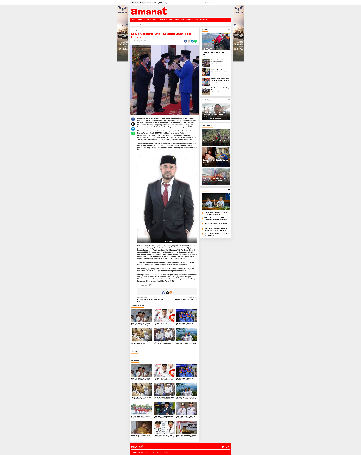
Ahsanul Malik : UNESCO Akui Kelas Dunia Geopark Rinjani (216, 234)
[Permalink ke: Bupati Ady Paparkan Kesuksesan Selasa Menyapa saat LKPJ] (186, 427)
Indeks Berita (165, 452)
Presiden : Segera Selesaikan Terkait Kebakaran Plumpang (220, 79)
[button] (229, 2)
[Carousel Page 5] (220, 118)
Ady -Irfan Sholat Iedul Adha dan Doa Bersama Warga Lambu (164, 342)
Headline (133, 41)
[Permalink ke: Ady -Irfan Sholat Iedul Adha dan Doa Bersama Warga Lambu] (164, 334)
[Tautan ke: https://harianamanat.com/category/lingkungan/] (229, 125)
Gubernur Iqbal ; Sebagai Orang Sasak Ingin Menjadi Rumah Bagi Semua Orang (214, 113)
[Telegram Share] (192, 41)
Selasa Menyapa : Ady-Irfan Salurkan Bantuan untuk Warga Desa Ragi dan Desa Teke (163, 324)
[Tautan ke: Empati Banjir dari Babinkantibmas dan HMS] (206, 72)
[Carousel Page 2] (213, 118)
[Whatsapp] (195, 41)
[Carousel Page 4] (218, 118)
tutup (126, 6)
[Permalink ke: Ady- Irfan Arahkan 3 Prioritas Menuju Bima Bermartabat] (186, 408)
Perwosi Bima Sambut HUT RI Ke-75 (186, 298)
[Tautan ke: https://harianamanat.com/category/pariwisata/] (229, 190)
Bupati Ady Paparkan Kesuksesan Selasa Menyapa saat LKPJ (186, 435)
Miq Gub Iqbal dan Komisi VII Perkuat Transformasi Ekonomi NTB (216, 213)
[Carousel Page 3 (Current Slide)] (216, 118)
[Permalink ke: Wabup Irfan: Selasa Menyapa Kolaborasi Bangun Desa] (141, 427)
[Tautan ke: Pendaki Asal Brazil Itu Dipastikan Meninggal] (216, 41)
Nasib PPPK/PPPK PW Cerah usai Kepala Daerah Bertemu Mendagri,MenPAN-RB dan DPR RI (141, 342)
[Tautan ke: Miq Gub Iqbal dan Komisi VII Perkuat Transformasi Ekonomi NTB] (216, 201)
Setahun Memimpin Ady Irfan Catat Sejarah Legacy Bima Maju (164, 435)
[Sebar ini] (185, 41)
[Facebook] (163, 292)
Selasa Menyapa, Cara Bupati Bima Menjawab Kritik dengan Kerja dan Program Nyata (140, 324)
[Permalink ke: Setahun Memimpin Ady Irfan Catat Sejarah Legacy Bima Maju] (164, 427)
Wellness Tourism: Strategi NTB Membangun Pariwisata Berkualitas (215, 218)
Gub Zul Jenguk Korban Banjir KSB (220, 88)
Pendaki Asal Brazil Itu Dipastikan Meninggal (214, 53)
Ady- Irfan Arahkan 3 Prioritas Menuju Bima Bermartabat (185, 416)
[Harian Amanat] (149, 11)
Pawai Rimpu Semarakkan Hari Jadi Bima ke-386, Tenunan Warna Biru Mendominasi (215, 229)
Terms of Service (154, 452)
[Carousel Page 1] (211, 118)
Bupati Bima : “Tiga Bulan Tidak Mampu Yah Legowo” (163, 416)
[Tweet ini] (189, 41)
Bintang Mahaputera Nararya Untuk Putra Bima (150, 299)
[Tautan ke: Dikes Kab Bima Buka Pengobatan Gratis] (206, 63)
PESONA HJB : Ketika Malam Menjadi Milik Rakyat (184, 324)
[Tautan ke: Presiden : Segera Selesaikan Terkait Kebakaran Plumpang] (206, 81)
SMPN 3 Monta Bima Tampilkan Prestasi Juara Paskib (140, 416)
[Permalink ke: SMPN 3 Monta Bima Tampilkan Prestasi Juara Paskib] (141, 408)
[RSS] (170, 292)
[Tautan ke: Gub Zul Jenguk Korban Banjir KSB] (206, 91)
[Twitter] (167, 292)
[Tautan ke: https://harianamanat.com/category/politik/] (229, 100)
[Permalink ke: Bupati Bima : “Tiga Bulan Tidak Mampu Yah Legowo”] (164, 408)
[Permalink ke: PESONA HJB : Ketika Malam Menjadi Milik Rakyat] (186, 315)
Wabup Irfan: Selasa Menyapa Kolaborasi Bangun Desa (140, 435)
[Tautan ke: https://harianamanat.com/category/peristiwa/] (229, 30)
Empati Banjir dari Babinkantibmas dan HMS (219, 70)
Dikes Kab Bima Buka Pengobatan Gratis (217, 60)
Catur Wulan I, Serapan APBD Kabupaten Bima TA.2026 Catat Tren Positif (186, 342)
